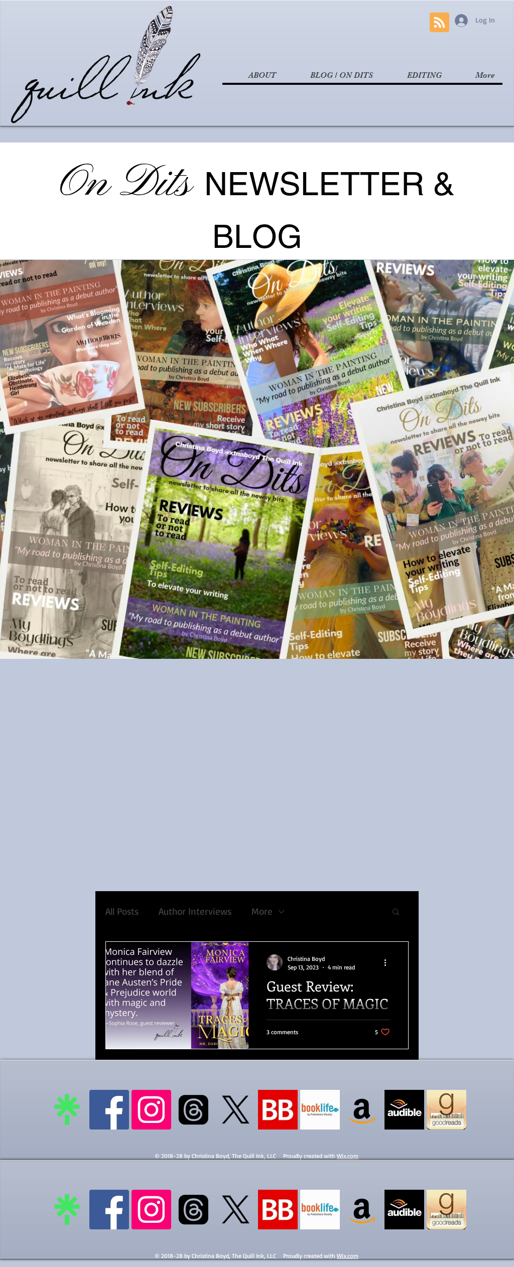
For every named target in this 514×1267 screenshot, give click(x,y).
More (262, 911)
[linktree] (67, 1110)
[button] (396, 912)
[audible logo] (404, 1110)
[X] (235, 1110)
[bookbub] (278, 1110)
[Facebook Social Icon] (109, 1110)
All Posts (122, 911)
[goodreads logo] (446, 1110)
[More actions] (388, 962)
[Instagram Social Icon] (151, 1110)
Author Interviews (195, 911)
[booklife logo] (320, 1110)
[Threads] (193, 1110)
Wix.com (347, 1156)
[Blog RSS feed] (439, 23)
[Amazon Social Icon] (362, 1110)
